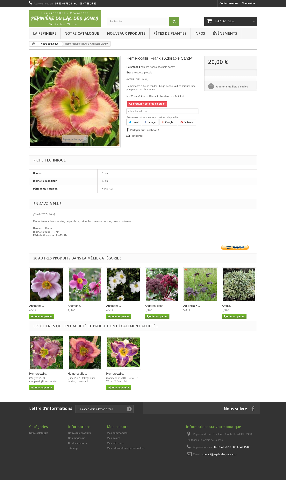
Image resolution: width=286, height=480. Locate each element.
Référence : (133, 66)
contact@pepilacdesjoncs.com (220, 454)
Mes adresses (115, 443)
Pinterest (188, 122)
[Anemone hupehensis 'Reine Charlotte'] (46, 284)
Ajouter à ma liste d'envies (231, 86)
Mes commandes (117, 432)
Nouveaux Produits (126, 33)
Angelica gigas (154, 305)
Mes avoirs (113, 438)
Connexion (248, 3)
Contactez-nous (228, 3)
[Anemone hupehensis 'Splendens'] (85, 284)
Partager (151, 122)
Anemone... (36, 305)
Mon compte (118, 426)
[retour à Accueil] (33, 43)
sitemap (73, 448)
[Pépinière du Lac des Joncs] (65, 18)
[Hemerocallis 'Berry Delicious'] (46, 352)
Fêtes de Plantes (170, 33)
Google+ (169, 122)
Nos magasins (76, 438)
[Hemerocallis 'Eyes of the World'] (85, 352)
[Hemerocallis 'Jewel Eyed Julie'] (123, 352)
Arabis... (227, 305)
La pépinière (44, 33)
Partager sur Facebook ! (144, 130)
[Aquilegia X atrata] (200, 284)
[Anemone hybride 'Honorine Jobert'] (123, 284)
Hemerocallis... (38, 373)
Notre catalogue (81, 33)
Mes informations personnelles (125, 448)
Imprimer (137, 135)
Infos (199, 33)
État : (129, 72)
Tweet (135, 122)
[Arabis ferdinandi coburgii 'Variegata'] (239, 284)
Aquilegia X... (191, 305)
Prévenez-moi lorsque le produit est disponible (152, 117)
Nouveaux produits (79, 432)
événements (225, 33)
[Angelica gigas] (162, 284)
